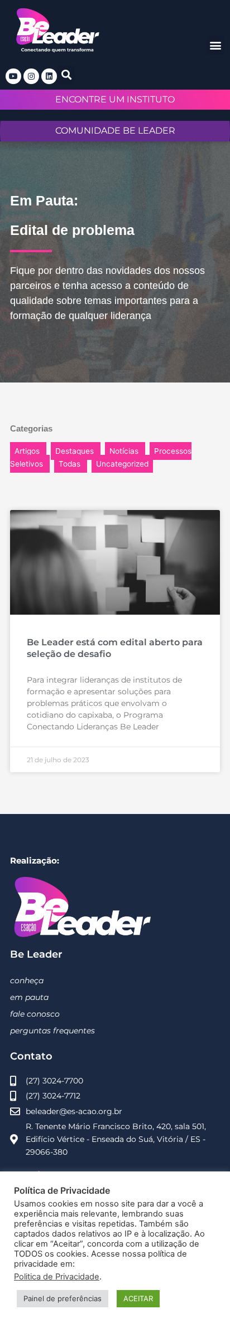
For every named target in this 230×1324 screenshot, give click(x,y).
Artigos (27, 451)
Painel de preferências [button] (62, 1298)
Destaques (74, 451)
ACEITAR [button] (138, 1298)
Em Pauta (29, 997)
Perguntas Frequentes (52, 1031)
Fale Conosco (35, 1014)
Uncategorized (122, 463)
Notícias (123, 451)
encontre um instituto (115, 99)
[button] (215, 45)
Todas (69, 463)
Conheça (27, 980)
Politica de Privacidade (56, 1277)
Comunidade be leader (115, 130)
